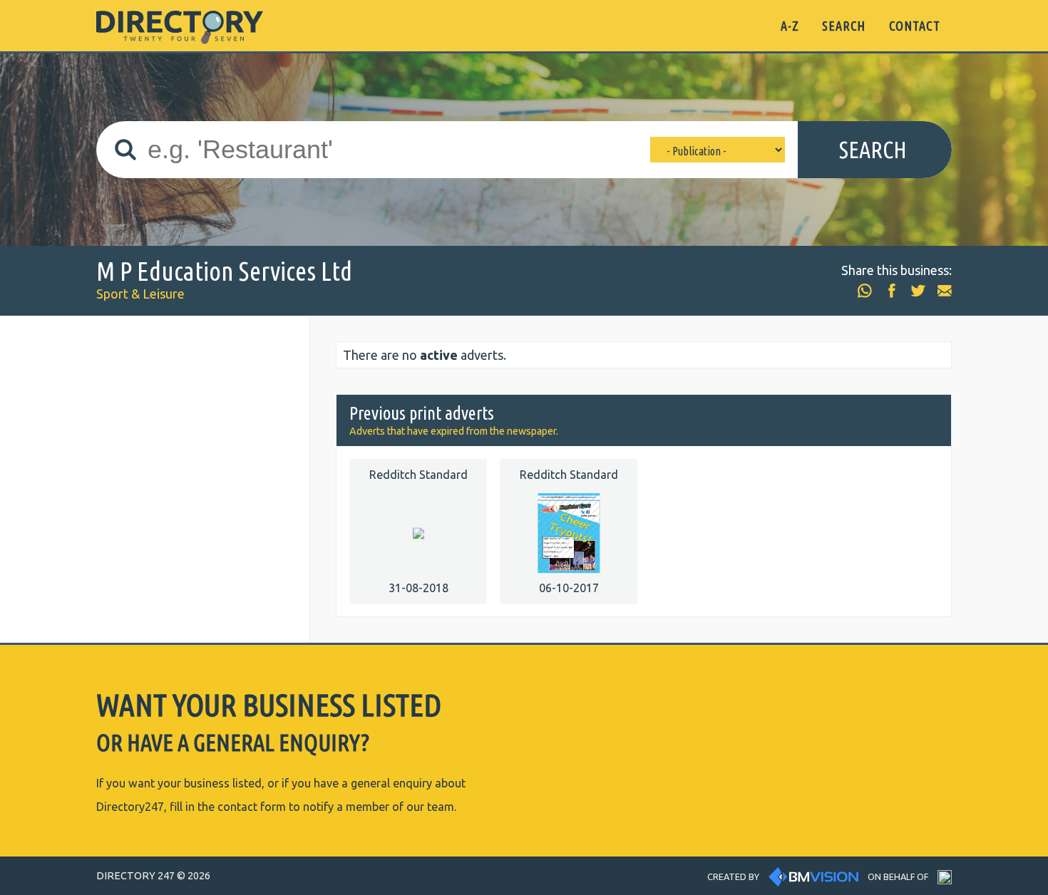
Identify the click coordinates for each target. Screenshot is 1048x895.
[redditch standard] (418, 531)
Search (873, 149)
